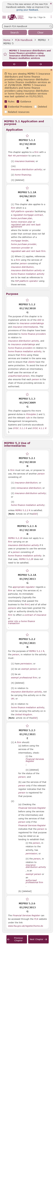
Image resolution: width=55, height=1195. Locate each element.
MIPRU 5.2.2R (26, 559)
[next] (40, 64)
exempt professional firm (24, 678)
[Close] (51, 4)
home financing (23, 175)
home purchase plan (21, 218)
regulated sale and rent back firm (28, 251)
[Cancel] (51, 70)
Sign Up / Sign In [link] (36, 17)
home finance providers (33, 334)
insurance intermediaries (25, 327)
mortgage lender (19, 241)
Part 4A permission (18, 156)
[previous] (14, 64)
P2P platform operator (22, 211)
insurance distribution (22, 267)
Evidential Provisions (20, 106)
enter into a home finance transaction (21, 622)
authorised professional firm (34, 881)
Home (6, 40)
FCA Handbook (23, 40)
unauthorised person (18, 376)
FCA (36, 919)
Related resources (18, 111)
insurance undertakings (32, 323)
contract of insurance (35, 615)
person (23, 263)
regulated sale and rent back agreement (25, 226)
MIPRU (42, 40)
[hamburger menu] (4, 17)
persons (12, 608)
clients (31, 362)
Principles (31, 414)
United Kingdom (23, 714)
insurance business (24, 161)
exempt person (29, 669)
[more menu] (51, 17)
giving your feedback (27, 10)
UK (12, 699)
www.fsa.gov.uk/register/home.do (25, 926)
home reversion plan (21, 222)
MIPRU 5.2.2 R (22, 510)
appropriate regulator (24, 587)
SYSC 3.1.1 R (20, 428)
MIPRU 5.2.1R (15, 538)
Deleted (42, 106)
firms (23, 355)
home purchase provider (23, 244)
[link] (16, 17)
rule (28, 418)
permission (26, 664)
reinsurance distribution (28, 488)
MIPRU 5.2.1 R (36, 651)
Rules (11, 101)
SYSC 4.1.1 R (39, 428)
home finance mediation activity (27, 274)
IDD (39, 320)
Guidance (25, 101)
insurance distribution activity (26, 169)
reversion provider (20, 248)
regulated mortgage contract (28, 215)
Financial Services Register (35, 760)
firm (36, 152)
